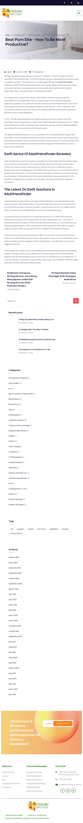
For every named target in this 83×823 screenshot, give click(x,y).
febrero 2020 (14, 668)
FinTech (12, 441)
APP (11, 529)
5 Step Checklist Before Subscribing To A (36, 319)
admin (9, 72)
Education (41, 529)
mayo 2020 (13, 657)
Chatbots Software (16, 420)
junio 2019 (12, 678)
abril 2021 (12, 652)
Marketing (13, 467)
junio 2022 (13, 599)
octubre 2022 (14, 578)
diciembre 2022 (15, 568)
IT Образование (15, 457)
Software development (18, 478)
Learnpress (53, 529)
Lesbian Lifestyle (15, 462)
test (10, 483)
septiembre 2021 (15, 636)
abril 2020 (12, 663)
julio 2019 (12, 673)
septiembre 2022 (15, 583)
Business (20, 529)
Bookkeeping (14, 415)
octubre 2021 (14, 631)
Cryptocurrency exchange (19, 425)
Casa (7, 35)
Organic (65, 529)
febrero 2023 (14, 557)
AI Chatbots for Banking (18, 378)
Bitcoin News (14, 399)
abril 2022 (12, 610)
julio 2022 (12, 594)
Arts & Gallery (14, 383)
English (11, 436)
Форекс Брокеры (16, 499)
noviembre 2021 (15, 626)
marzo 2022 (13, 615)
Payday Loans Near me (17, 473)
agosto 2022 (14, 589)
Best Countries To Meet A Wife (21, 394)
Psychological (16, 533)
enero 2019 (13, 689)
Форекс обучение (16, 504)
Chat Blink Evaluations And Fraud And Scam (37, 339)
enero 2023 (13, 562)
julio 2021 (12, 642)
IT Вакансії (13, 452)
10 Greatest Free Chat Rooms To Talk (34, 349)
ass (10, 388)
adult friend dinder (65, 82)
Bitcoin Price (13, 404)
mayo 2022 (13, 605)
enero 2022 (13, 620)
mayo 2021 (13, 647)
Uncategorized (38, 72)
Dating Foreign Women (18, 430)
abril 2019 (12, 684)
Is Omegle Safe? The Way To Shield (33, 329)
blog (10, 409)
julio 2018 (12, 694)
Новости (12, 494)
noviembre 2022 (15, 573)
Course (31, 529)
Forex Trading (14, 446)
